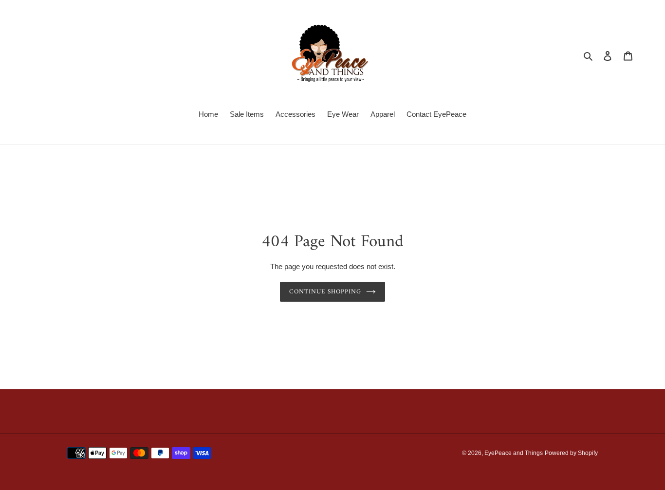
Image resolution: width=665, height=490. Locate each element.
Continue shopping (325, 291)
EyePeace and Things (513, 453)
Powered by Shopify (571, 453)
